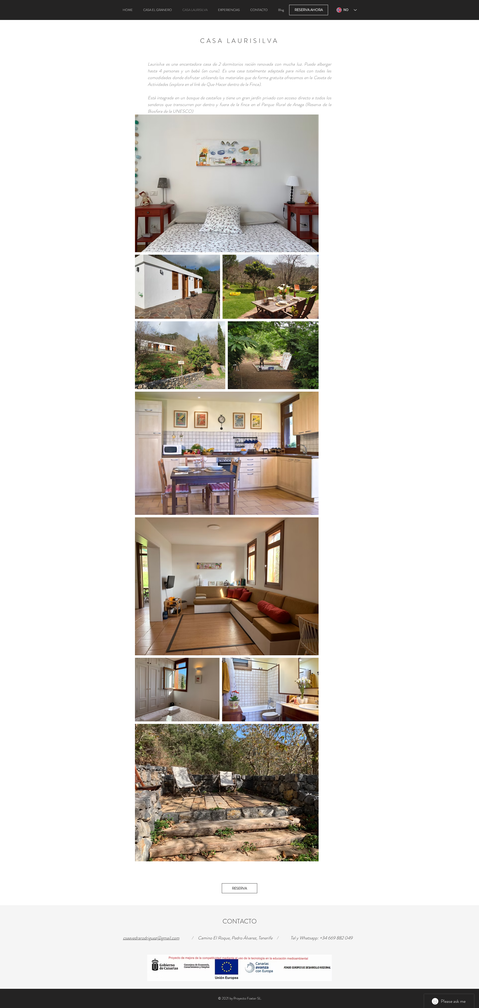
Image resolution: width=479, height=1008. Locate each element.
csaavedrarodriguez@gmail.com (151, 938)
